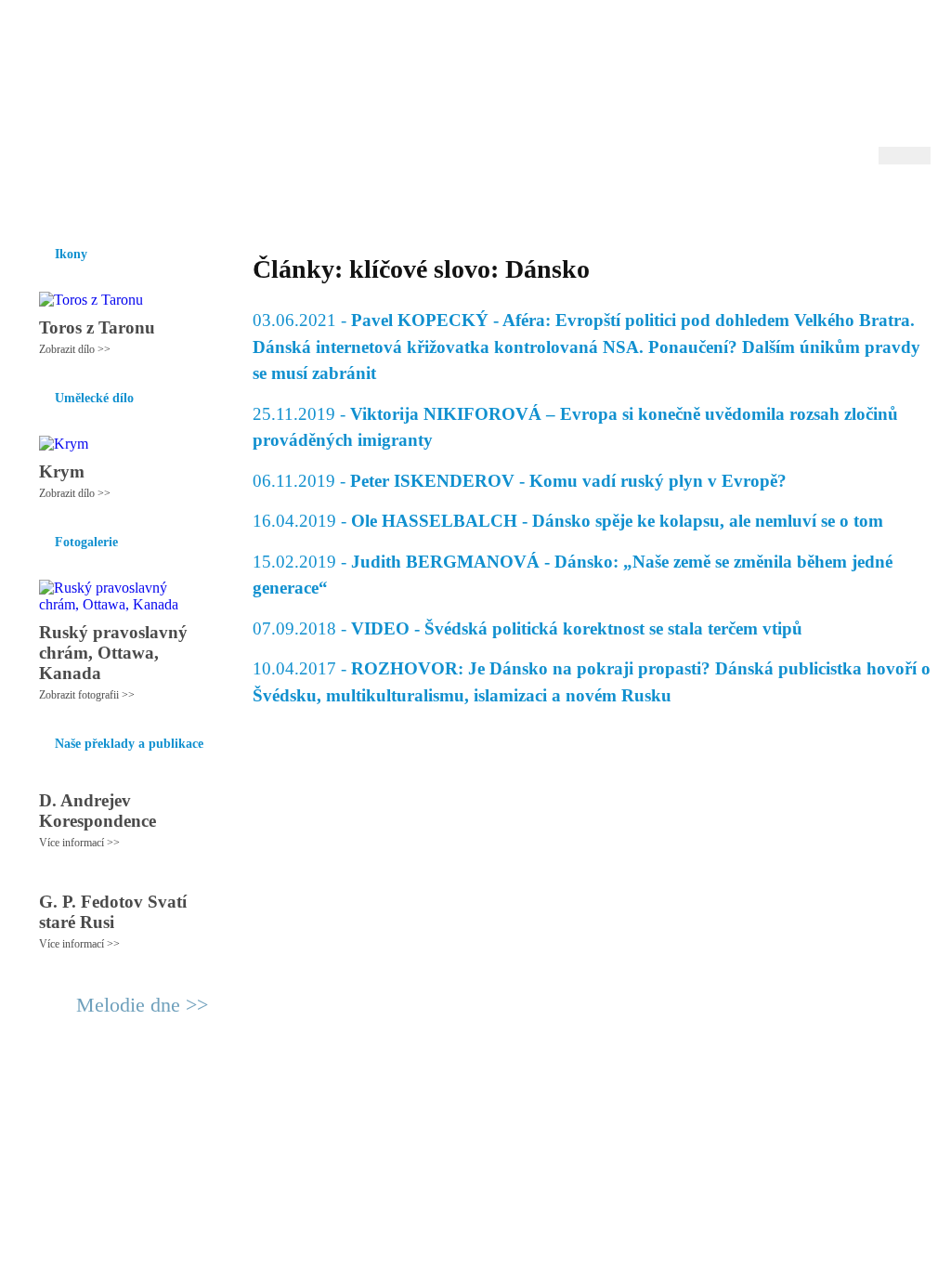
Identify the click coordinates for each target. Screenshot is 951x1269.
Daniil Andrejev (688, 41)
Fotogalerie (446, 203)
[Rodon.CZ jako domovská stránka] (886, 203)
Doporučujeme (700, 203)
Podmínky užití (286, 1103)
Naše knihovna (806, 203)
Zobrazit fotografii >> (87, 694)
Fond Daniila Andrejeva (852, 41)
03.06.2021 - (586, 346)
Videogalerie (536, 203)
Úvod (36, 203)
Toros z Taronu (97, 327)
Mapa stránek (367, 1103)
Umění (241, 203)
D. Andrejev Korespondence (97, 811)
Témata (614, 203)
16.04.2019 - (568, 520)
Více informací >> (79, 842)
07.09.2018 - (527, 628)
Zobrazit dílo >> (75, 349)
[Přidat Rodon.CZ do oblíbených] (914, 203)
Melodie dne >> (142, 1004)
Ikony (87, 203)
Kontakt (433, 1103)
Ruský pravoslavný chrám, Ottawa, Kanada (113, 652)
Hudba (374, 203)
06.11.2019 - (520, 481)
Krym (62, 471)
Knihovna (307, 203)
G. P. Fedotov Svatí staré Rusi (113, 912)
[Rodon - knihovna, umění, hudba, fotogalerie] (136, 90)
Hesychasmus (163, 203)
